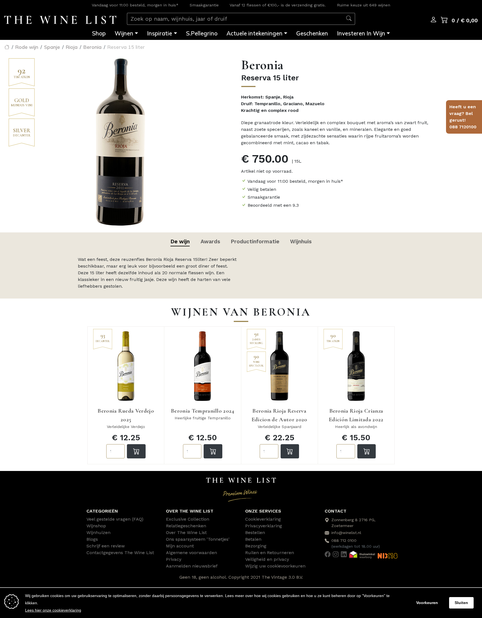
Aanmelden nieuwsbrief (192, 566)
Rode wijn (26, 47)
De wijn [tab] (180, 241)
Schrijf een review (105, 546)
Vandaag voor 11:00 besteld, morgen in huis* (135, 5)
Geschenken (312, 33)
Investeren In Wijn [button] (361, 33)
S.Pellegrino (202, 33)
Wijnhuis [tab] (301, 241)
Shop (99, 33)
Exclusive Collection (187, 519)
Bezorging (255, 546)
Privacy (173, 559)
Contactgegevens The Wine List (120, 552)
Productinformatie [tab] (255, 241)
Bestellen (255, 532)
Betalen (253, 539)
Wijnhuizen (98, 532)
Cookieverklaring (263, 519)
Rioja (72, 47)
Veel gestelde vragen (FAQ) (114, 519)
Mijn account (180, 546)
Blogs (92, 539)
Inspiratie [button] (159, 33)
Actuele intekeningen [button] (254, 33)
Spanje (52, 47)
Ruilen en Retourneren (269, 552)
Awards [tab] (210, 241)
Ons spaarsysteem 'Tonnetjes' (198, 539)
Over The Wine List (186, 532)
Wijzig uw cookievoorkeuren (275, 566)
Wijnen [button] (124, 33)
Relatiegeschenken (186, 525)
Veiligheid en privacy (267, 559)
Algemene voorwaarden (191, 552)
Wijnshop (96, 525)
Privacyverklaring (263, 525)
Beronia (92, 47)
